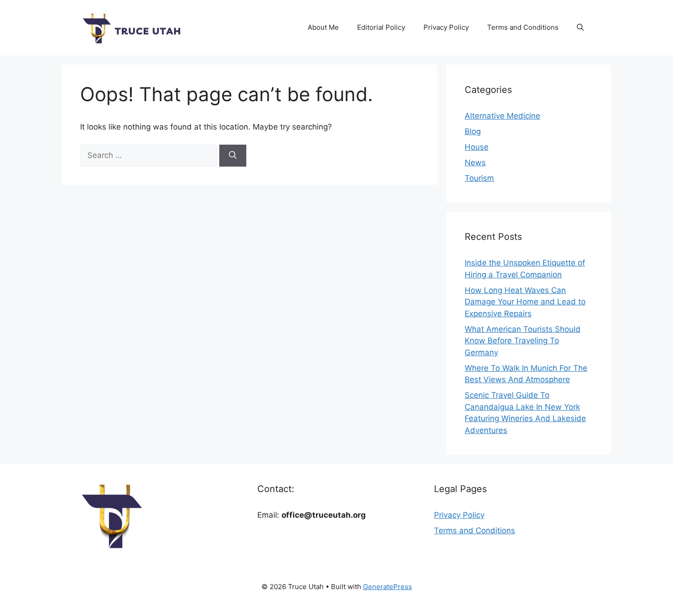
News (475, 162)
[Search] (232, 156)
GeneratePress (387, 586)
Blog (473, 131)
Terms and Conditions (523, 27)
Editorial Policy (381, 27)
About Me (323, 27)
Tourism (479, 178)
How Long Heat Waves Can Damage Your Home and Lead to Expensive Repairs (525, 302)
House (476, 147)
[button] (580, 27)
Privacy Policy (446, 27)
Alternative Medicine (502, 115)
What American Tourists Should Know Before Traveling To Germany (523, 341)
